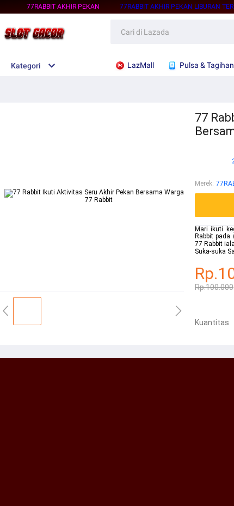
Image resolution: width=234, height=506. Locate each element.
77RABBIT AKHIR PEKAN (63, 6)
